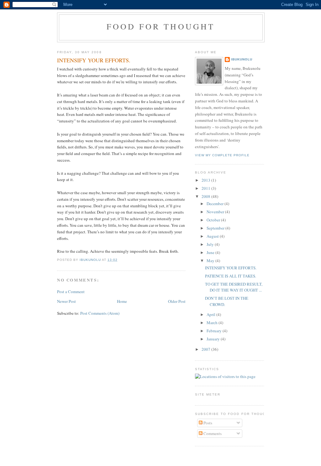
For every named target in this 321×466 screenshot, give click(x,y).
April (211, 314)
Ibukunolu (241, 59)
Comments (212, 433)
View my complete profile (222, 155)
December (215, 203)
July (211, 244)
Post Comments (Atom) (99, 313)
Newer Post (66, 301)
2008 (206, 196)
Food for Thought (161, 26)
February (215, 331)
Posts (207, 423)
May (211, 260)
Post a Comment (71, 291)
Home (122, 301)
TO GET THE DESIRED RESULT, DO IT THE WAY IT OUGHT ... (233, 287)
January (214, 339)
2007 (206, 349)
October (214, 220)
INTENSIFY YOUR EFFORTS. (230, 268)
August (213, 236)
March (212, 322)
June (211, 252)
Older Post (177, 301)
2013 (206, 180)
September (216, 228)
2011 (206, 188)
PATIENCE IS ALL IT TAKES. (230, 276)
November (216, 212)
